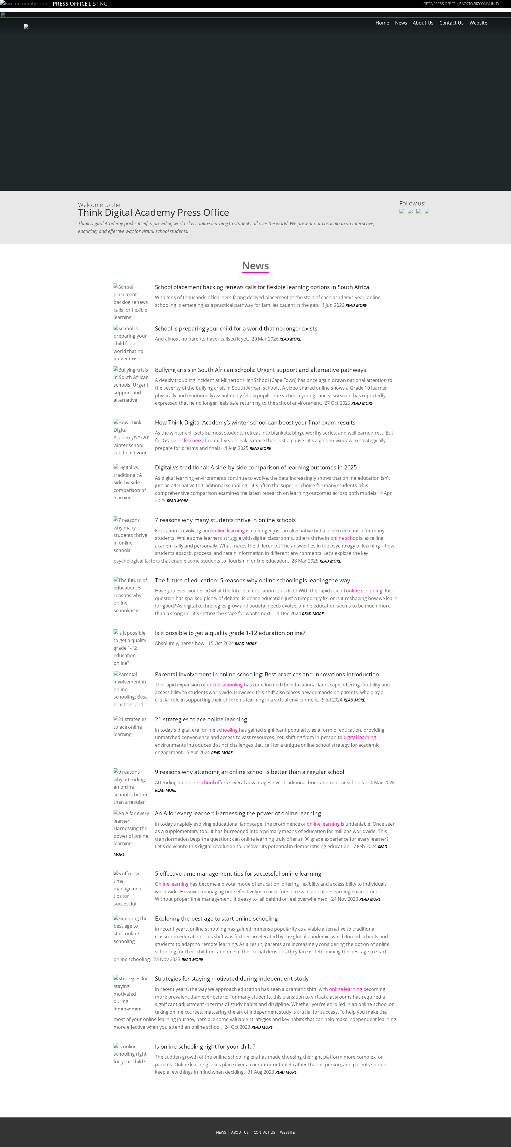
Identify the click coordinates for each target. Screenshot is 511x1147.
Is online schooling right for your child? (205, 1046)
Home (382, 23)
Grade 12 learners (182, 440)
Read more (356, 305)
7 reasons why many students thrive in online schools (225, 520)
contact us (264, 1132)
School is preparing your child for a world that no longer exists (236, 328)
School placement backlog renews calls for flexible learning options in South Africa (262, 287)
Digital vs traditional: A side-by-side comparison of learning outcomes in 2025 (256, 467)
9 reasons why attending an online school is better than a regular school (249, 772)
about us (240, 1132)
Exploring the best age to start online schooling (216, 918)
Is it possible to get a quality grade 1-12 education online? (230, 633)
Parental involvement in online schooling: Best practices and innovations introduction (267, 674)
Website (478, 23)
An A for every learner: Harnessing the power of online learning (238, 813)
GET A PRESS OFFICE (439, 3)
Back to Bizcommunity (479, 3)
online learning (228, 530)
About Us (423, 23)
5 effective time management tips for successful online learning (238, 873)
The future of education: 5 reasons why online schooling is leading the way (252, 580)
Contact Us (451, 23)
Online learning (172, 884)
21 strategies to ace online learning (201, 719)
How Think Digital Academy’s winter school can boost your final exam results (255, 422)
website (287, 1132)
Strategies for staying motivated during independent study (232, 978)
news (221, 1132)
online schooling (364, 590)
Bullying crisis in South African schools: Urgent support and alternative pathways (260, 370)
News (401, 23)
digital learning (360, 737)
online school (199, 782)
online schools (346, 538)
